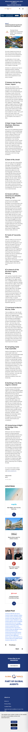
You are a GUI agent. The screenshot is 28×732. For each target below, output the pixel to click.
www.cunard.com (11, 471)
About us (6, 701)
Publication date (8, 476)
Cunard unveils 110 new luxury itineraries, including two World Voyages (13, 613)
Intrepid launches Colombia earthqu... (14, 597)
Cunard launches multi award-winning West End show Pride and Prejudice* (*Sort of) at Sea (13, 627)
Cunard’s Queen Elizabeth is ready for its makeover (14, 620)
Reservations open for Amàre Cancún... (14, 538)
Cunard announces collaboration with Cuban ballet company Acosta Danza (13, 624)
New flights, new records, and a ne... (14, 508)
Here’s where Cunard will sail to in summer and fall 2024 (13, 637)
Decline (14, 725)
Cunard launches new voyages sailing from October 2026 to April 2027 (13, 623)
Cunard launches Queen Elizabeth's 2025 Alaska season (13, 631)
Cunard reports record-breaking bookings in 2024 (13, 621)
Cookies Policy (7, 706)
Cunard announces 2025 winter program (13, 632)
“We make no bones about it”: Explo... (14, 567)
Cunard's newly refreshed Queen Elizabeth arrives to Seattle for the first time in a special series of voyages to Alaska (14, 617)
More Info (14, 722)
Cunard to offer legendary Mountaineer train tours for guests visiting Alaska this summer (14, 635)
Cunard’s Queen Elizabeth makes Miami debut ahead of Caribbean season (13, 615)
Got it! (14, 728)
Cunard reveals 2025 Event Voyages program (12, 626)
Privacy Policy (7, 703)
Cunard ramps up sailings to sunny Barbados (14, 629)
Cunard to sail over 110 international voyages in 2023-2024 (13, 640)
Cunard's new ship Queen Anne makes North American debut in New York (13, 618)
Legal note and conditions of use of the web (13, 710)
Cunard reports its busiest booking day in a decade (14, 638)
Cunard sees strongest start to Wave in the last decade (13, 634)
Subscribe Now (14, 665)
